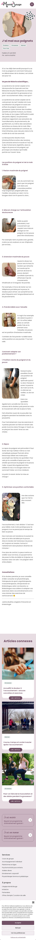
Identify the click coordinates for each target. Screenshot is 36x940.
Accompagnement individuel (12, 862)
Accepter (18, 923)
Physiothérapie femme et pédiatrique (15, 876)
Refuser (18, 928)
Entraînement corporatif (10, 873)
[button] (33, 902)
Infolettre (5, 889)
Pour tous (6, 48)
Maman (23, 45)
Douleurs (6, 45)
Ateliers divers (7, 870)
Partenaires (6, 892)
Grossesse (15, 45)
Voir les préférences (18, 933)
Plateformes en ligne (9, 865)
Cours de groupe (8, 859)
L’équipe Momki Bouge (9, 886)
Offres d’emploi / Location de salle (14, 895)
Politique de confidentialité (18, 937)
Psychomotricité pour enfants (12, 868)
